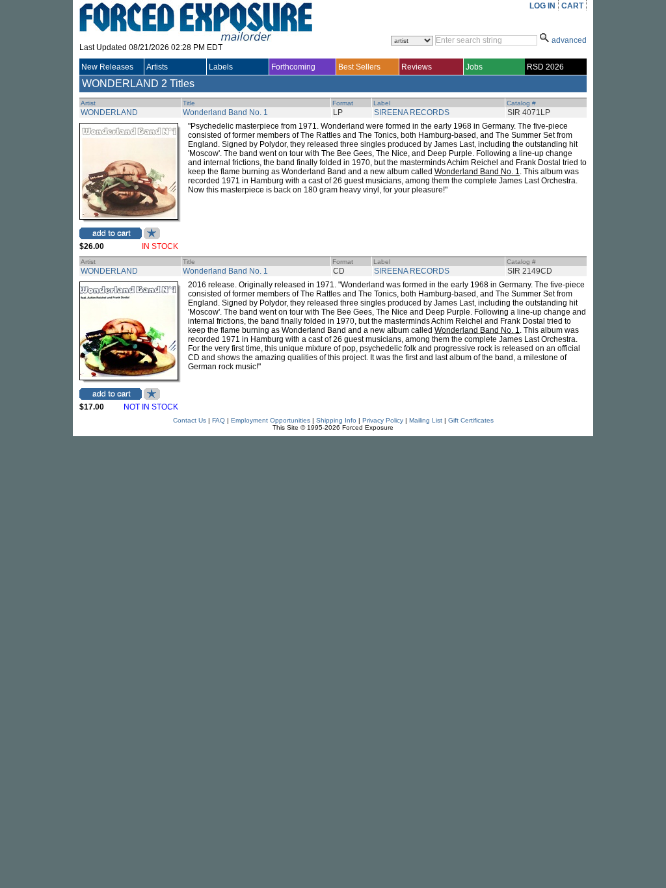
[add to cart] (110, 233)
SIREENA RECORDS (411, 112)
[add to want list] (152, 236)
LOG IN (542, 5)
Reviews (416, 67)
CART (572, 5)
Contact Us (189, 420)
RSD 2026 (545, 67)
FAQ (218, 420)
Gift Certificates (471, 420)
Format (342, 103)
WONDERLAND (109, 112)
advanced (569, 40)
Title (189, 103)
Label (381, 103)
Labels (221, 67)
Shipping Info (336, 420)
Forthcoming (293, 67)
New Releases (107, 67)
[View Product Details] (128, 217)
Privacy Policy (382, 420)
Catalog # (521, 103)
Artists (157, 67)
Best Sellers (359, 67)
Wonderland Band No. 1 (225, 112)
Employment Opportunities (270, 420)
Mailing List (425, 420)
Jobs (474, 67)
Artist (88, 103)
